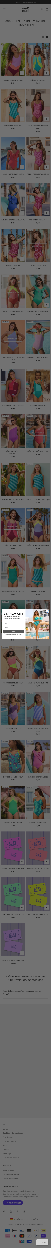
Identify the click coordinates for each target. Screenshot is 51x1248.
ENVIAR (13, 631)
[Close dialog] (47, 611)
